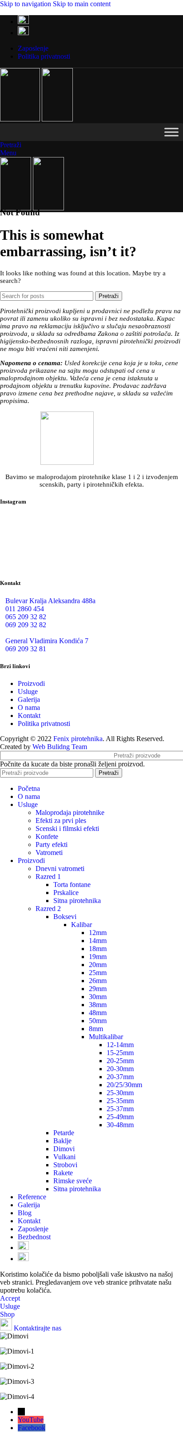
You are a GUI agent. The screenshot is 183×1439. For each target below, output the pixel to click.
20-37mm (120, 1076)
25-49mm (120, 1117)
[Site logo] (21, 119)
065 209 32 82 (25, 617)
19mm (98, 956)
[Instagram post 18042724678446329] (30, 554)
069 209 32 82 (25, 625)
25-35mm (120, 1100)
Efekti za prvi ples (61, 820)
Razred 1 (48, 876)
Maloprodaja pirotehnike (70, 812)
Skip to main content (82, 4)
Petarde (63, 1133)
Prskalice (66, 892)
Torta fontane (72, 884)
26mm (98, 980)
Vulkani (64, 1157)
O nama (29, 707)
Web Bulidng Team (59, 746)
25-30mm (120, 1092)
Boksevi (64, 916)
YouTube (31, 1419)
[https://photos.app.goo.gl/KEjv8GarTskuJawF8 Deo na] (92, 532)
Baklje (62, 1141)
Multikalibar (106, 1036)
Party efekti (52, 844)
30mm (98, 996)
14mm (98, 940)
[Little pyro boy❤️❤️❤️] (153, 554)
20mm (98, 964)
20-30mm (120, 1068)
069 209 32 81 (25, 649)
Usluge (28, 691)
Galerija (29, 699)
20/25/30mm (124, 1084)
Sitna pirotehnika (77, 900)
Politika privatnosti (44, 723)
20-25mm (120, 1060)
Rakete (63, 1173)
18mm (98, 948)
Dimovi (64, 1149)
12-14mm (120, 1044)
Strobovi (65, 1165)
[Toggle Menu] (171, 132)
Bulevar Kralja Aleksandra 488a (50, 601)
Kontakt (29, 715)
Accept (10, 1298)
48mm (98, 1012)
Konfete (47, 836)
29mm (98, 988)
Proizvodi (31, 683)
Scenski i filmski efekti (67, 828)
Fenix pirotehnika (78, 738)
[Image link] (67, 462)
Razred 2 (48, 908)
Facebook (31, 1427)
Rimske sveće (72, 1181)
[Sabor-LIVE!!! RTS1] (30, 528)
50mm (98, 1020)
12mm (98, 932)
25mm (98, 972)
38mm (98, 1004)
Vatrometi (49, 852)
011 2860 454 (24, 609)
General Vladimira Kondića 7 (46, 641)
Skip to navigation (26, 4)
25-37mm (120, 1109)
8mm (96, 1028)
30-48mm (120, 1125)
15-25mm (120, 1052)
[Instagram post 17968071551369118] (153, 528)
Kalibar (81, 924)
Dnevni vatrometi (60, 868)
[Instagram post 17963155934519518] (92, 554)
